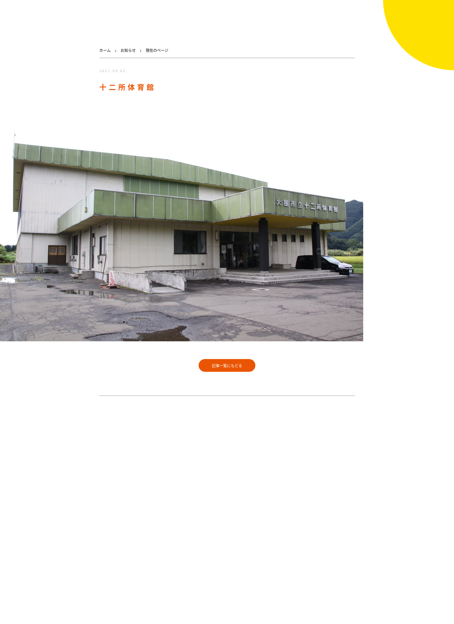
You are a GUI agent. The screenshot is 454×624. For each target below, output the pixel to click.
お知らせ (128, 50)
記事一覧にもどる (227, 365)
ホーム (105, 50)
